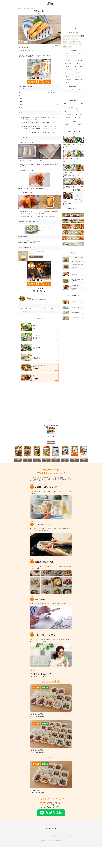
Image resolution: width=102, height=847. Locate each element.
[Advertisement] (39, 400)
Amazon (35, 241)
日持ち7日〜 (53, 308)
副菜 (31, 308)
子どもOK (36, 308)
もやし (81, 44)
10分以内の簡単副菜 (24, 308)
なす (64, 39)
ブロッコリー (72, 44)
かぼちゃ (70, 41)
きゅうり (74, 41)
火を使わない (23, 311)
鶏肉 (64, 44)
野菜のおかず (46, 308)
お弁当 (40, 308)
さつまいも (65, 46)
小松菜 (72, 39)
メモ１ (33, 119)
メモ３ (53, 128)
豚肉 (67, 44)
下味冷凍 (70, 46)
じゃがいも (65, 41)
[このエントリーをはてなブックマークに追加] (25, 47)
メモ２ (52, 122)
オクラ (77, 44)
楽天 (39, 241)
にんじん (76, 39)
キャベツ (79, 41)
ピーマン (67, 39)
